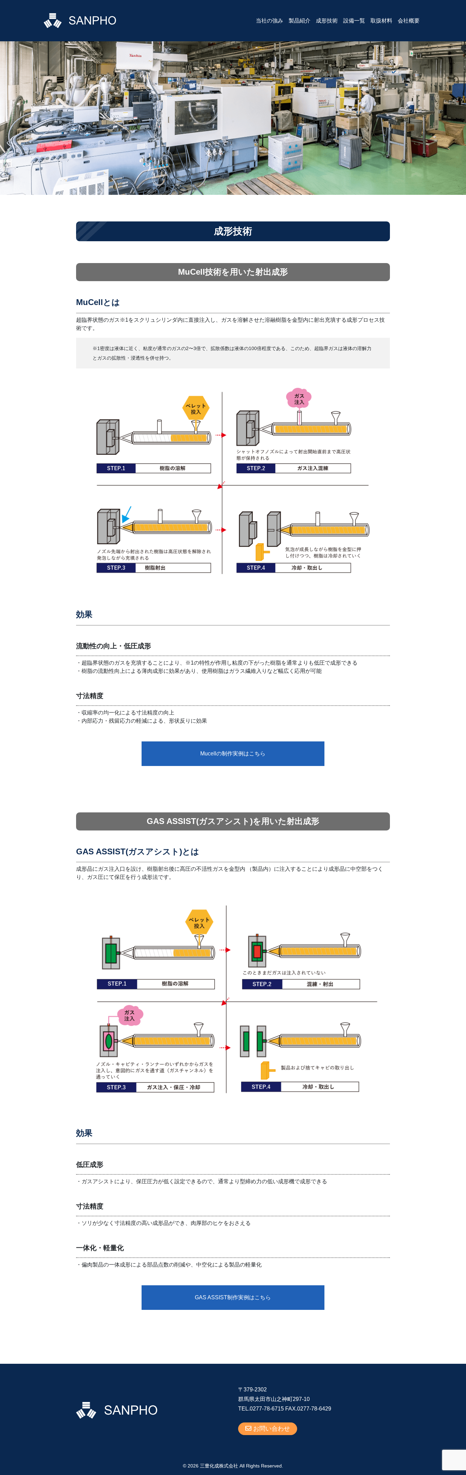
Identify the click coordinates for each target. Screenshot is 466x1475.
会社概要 (409, 21)
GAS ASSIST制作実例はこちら (233, 1297)
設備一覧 (354, 21)
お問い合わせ (270, 1428)
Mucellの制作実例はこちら (232, 753)
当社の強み (269, 21)
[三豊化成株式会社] (80, 20)
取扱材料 (381, 21)
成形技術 (327, 21)
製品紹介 (299, 21)
